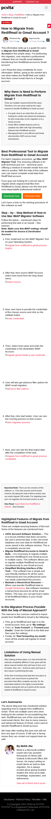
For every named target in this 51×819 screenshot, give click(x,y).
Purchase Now (32, 196)
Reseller (36, 799)
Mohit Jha (13, 41)
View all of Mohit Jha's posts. (31, 783)
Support (17, 2)
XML (44, 799)
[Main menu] (46, 7)
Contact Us (32, 2)
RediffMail (6, 23)
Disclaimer (9, 799)
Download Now (11, 196)
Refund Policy (23, 799)
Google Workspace (15, 588)
